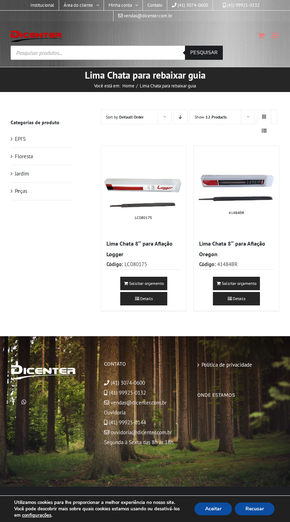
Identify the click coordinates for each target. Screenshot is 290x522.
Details (146, 298)
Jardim (22, 173)
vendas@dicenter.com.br (138, 402)
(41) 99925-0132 (127, 392)
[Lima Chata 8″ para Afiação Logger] (143, 188)
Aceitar (213, 508)
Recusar (254, 508)
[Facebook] (13, 402)
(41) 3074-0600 (127, 382)
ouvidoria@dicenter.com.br (140, 432)
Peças (21, 191)
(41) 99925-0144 (127, 422)
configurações (36, 515)
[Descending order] (180, 117)
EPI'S (20, 139)
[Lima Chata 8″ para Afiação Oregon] (236, 188)
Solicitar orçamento (146, 283)
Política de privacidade (227, 364)
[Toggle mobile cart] (261, 35)
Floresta (24, 156)
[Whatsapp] (24, 402)
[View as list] (264, 131)
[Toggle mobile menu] (275, 35)
